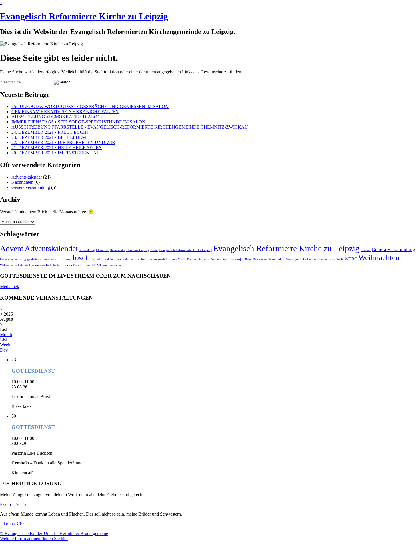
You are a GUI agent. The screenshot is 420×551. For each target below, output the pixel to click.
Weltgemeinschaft (11, 265)
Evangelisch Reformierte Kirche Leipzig (185, 250)
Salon (272, 259)
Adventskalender (26, 177)
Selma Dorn (327, 259)
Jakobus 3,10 (12, 523)
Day (4, 350)
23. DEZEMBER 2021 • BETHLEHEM (48, 137)
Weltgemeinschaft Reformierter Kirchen (54, 265)
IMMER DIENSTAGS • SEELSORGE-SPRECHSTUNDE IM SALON (78, 121)
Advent (11, 248)
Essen (154, 250)
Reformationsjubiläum (237, 259)
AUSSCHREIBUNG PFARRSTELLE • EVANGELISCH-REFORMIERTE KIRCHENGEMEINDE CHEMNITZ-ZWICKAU (129, 127)
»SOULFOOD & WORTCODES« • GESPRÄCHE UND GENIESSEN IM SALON (90, 106)
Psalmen (215, 259)
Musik (182, 259)
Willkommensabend (110, 265)
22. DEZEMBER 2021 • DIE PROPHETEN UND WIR (63, 142)
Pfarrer (191, 259)
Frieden (366, 250)
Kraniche (107, 259)
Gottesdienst (48, 259)
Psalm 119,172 (13, 504)
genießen (33, 259)
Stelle (339, 259)
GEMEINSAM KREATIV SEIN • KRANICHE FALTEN (65, 111)
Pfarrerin (203, 259)
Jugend (94, 259)
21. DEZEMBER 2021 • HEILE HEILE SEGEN (56, 147)
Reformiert (260, 259)
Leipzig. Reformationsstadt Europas (153, 259)
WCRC (351, 258)
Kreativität (121, 259)
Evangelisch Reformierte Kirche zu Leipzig (84, 16)
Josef (80, 257)
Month (6, 334)
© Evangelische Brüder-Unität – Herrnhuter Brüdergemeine (54, 533)
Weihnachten (378, 257)
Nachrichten (22, 182)
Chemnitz (102, 250)
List (3, 339)
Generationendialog (13, 259)
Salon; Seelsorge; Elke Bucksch (297, 259)
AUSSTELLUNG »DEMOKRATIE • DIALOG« (57, 116)
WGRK (91, 265)
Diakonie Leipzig (137, 250)
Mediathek (9, 286)
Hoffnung (64, 259)
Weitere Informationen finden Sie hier (34, 538)
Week (5, 344)
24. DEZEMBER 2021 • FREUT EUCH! (49, 132)
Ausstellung (87, 250)
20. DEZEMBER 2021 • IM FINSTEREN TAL (55, 152)
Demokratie (117, 250)
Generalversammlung (30, 187)
